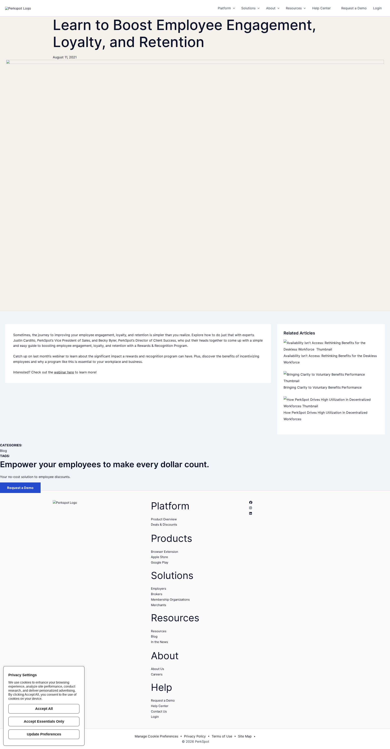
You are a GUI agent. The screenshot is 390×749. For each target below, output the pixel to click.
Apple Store (159, 557)
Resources (158, 631)
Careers (156, 674)
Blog (3, 451)
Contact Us (159, 711)
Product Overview (164, 519)
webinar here (64, 372)
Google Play (159, 562)
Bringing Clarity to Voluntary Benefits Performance (323, 387)
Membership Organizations (170, 599)
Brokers (156, 594)
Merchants (158, 605)
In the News (159, 642)
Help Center (159, 706)
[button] (233, 8)
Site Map (245, 736)
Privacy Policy (195, 736)
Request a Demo (20, 488)
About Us (157, 669)
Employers (158, 588)
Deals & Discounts (164, 524)
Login (155, 717)
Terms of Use (222, 736)
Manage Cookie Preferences (156, 736)
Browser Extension (164, 552)
